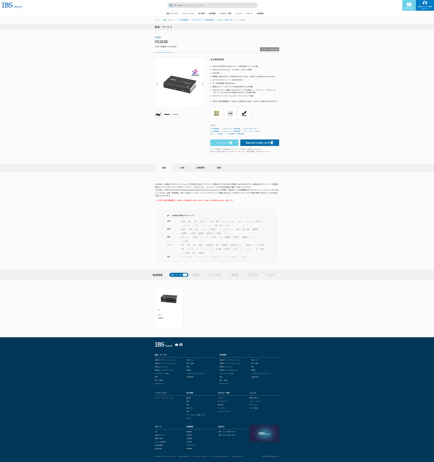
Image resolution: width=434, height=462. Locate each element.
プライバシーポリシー (200, 456)
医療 (156, 377)
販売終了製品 (159, 438)
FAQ (156, 432)
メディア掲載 (253, 408)
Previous (156, 83)
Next (202, 83)
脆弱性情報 (158, 448)
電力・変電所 (159, 380)
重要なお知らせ (254, 398)
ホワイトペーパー (223, 401)
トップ (157, 20)
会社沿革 (189, 442)
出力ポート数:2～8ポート (226, 20)
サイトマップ (159, 456)
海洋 (187, 411)
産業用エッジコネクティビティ (164, 370)
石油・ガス (190, 360)
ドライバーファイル (224, 411)
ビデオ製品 (220, 134)
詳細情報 (201, 167)
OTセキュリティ (160, 384)
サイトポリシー (171, 456)
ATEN (158, 37)
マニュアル (221, 408)
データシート (223, 142)
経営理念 (189, 432)
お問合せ (221, 426)
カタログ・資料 (225, 13)
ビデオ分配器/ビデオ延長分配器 (235, 134)
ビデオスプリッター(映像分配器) (203, 20)
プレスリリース (254, 405)
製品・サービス (172, 13)
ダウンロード (255, 275)
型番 (219, 167)
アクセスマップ (191, 445)
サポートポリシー (184, 456)
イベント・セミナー (255, 401)
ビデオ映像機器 (183, 20)
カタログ (220, 398)
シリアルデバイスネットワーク (196, 373)
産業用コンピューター (161, 367)
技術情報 (212, 13)
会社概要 (189, 438)
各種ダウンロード (160, 435)
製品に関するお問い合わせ (258, 142)
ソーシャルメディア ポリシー (220, 456)
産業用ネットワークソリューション (166, 363)
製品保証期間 (159, 445)
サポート (249, 13)
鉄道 (188, 367)
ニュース (238, 13)
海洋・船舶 (190, 363)
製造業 (189, 370)
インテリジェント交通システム (195, 415)
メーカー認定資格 (160, 442)
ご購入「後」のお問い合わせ (226, 435)
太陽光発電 (190, 377)
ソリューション (188, 13)
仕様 (182, 167)
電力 (187, 405)
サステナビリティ (237, 456)
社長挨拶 (189, 435)
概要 (164, 167)
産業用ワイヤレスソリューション (165, 360)
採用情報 (189, 448)
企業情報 (260, 13)
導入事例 (201, 13)
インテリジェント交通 (161, 373)
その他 (188, 418)
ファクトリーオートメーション (164, 398)
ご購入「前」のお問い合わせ (226, 432)
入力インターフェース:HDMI (252, 131)
